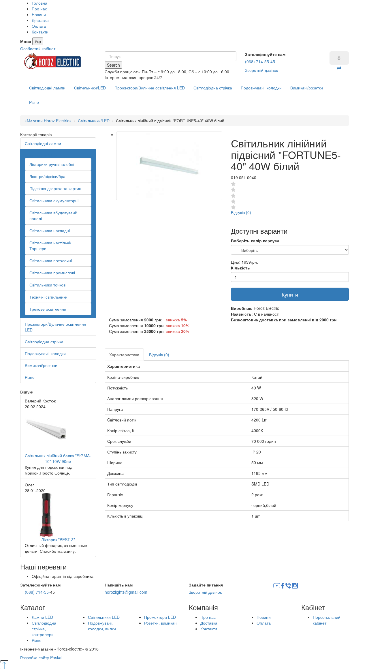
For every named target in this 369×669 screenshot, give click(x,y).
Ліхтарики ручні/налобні (51, 164)
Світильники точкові (47, 285)
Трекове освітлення (47, 309)
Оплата (39, 26)
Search (113, 65)
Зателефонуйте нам (265, 54)
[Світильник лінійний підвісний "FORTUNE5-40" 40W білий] (169, 166)
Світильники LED (104, 617)
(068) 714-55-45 (260, 61)
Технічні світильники (48, 297)
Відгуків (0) (241, 212)
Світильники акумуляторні (53, 200)
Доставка (40, 20)
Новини (39, 14)
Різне (34, 102)
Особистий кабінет (37, 48)
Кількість (240, 268)
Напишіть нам (119, 585)
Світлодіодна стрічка (212, 88)
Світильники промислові (52, 273)
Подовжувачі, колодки (261, 88)
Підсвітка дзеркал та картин (55, 188)
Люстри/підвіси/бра (47, 176)
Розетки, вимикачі (160, 623)
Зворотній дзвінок (261, 70)
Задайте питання (206, 585)
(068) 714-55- (37, 592)
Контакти (40, 32)
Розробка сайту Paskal (41, 657)
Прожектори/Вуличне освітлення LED (149, 88)
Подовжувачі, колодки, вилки (102, 625)
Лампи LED (42, 617)
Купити (290, 294)
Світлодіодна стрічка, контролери (44, 628)
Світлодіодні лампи (47, 88)
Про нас (39, 9)
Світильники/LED (90, 88)
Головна (39, 3)
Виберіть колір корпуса (255, 240)
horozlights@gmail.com (126, 592)
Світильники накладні (49, 230)
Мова (25, 41)
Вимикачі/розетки (306, 88)
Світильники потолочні (50, 260)
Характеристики (124, 354)
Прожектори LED (160, 617)
